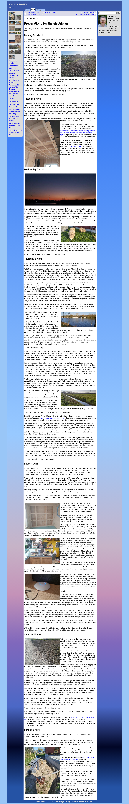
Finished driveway (15, 66)
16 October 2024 (76, 146)
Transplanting (13, 101)
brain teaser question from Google (53, 418)
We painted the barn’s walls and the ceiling (14, 112)
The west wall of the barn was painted (15, 119)
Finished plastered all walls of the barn (15, 132)
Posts (33, 9)
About (27, 10)
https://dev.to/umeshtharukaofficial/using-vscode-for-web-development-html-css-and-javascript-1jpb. (77, 133)
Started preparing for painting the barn (15, 125)
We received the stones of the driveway (14, 87)
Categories (40, 10)
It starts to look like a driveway (14, 69)
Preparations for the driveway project (14, 94)
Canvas (11, 99)
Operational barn (14, 107)
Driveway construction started (13, 75)
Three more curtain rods (13, 62)
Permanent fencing (85, 13)
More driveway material (14, 81)
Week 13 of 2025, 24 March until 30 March (42, 13)
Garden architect (15, 104)
